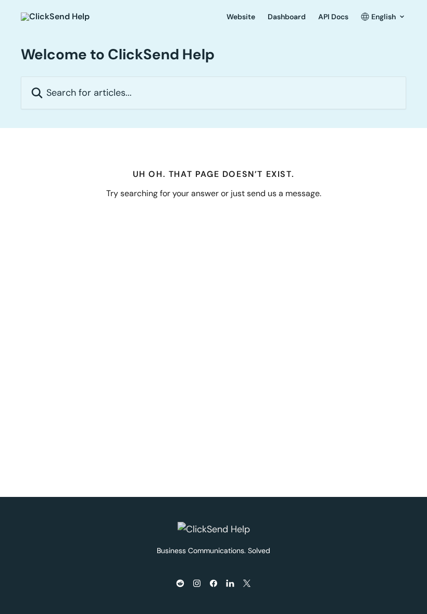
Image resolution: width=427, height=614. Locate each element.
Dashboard (287, 16)
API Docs (333, 16)
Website (241, 16)
